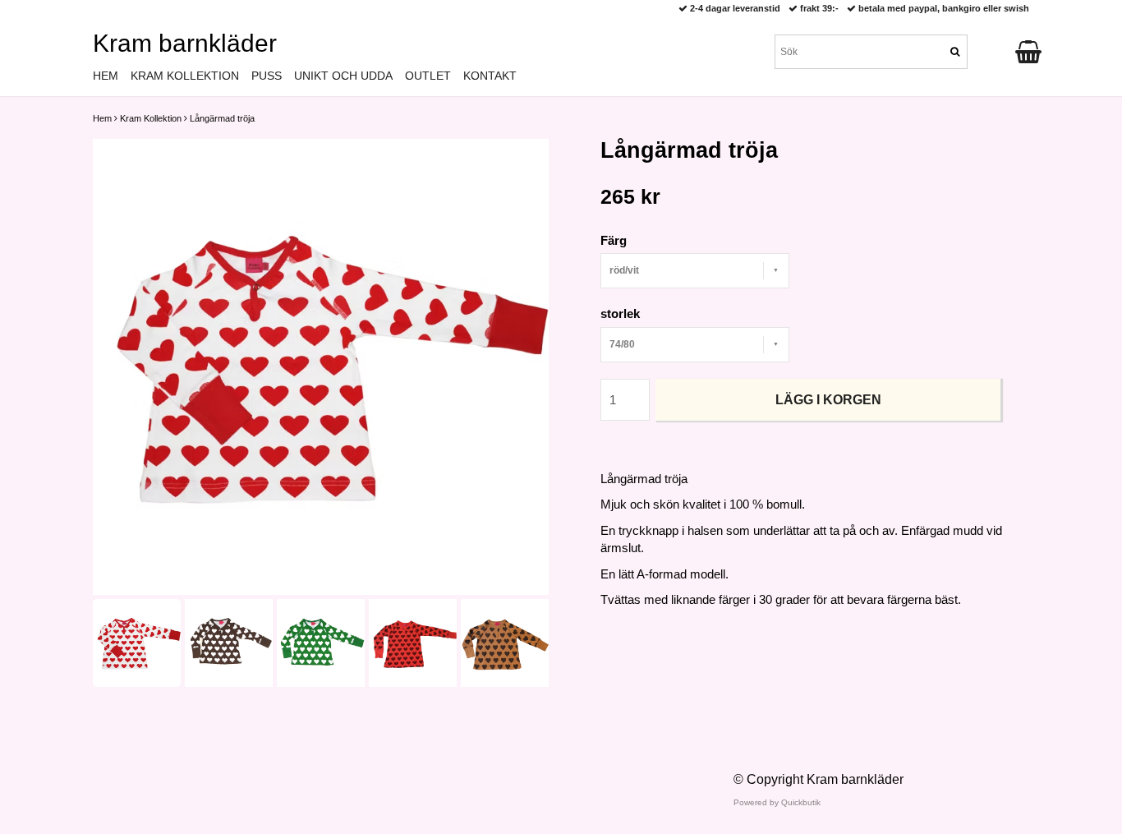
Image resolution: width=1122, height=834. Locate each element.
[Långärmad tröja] (321, 367)
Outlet (428, 75)
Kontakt (490, 75)
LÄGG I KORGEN (828, 400)
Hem (102, 118)
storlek (620, 313)
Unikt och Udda (343, 75)
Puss (266, 75)
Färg (613, 240)
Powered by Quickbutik (777, 802)
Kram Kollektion (151, 118)
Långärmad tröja (222, 118)
